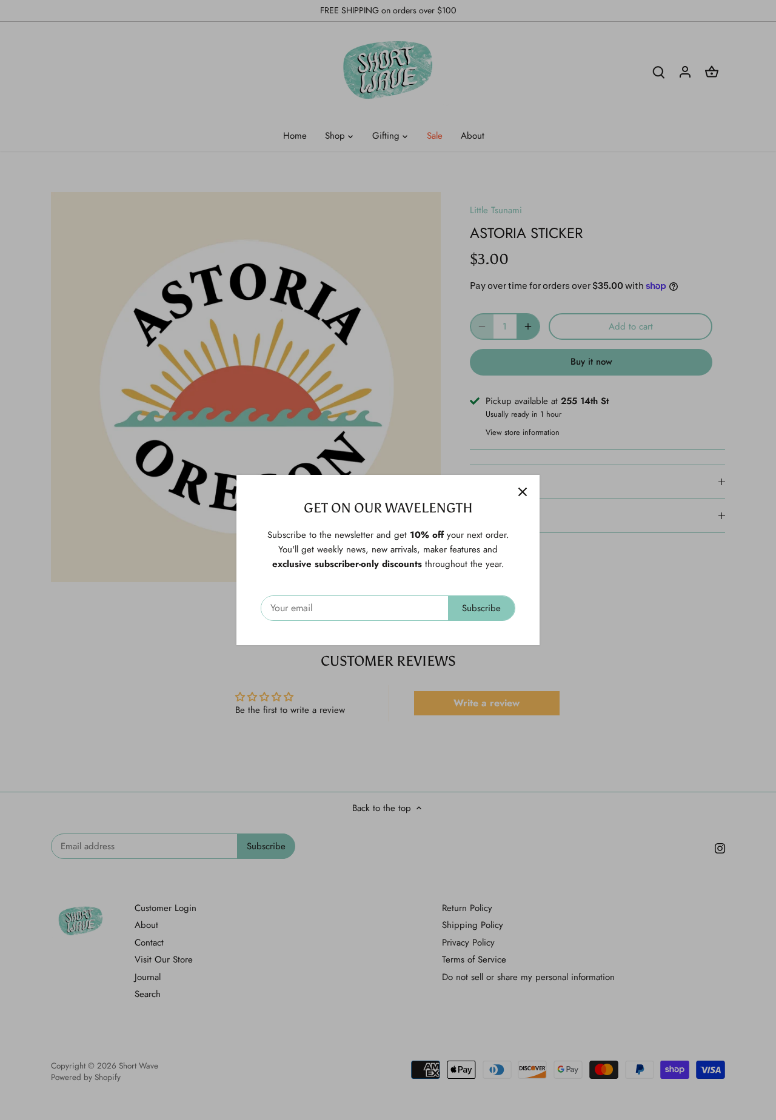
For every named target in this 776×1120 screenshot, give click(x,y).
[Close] (522, 492)
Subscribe (481, 608)
